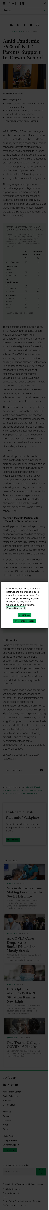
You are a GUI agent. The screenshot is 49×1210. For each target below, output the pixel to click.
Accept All (24, 615)
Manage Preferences (24, 621)
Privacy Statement (15, 608)
